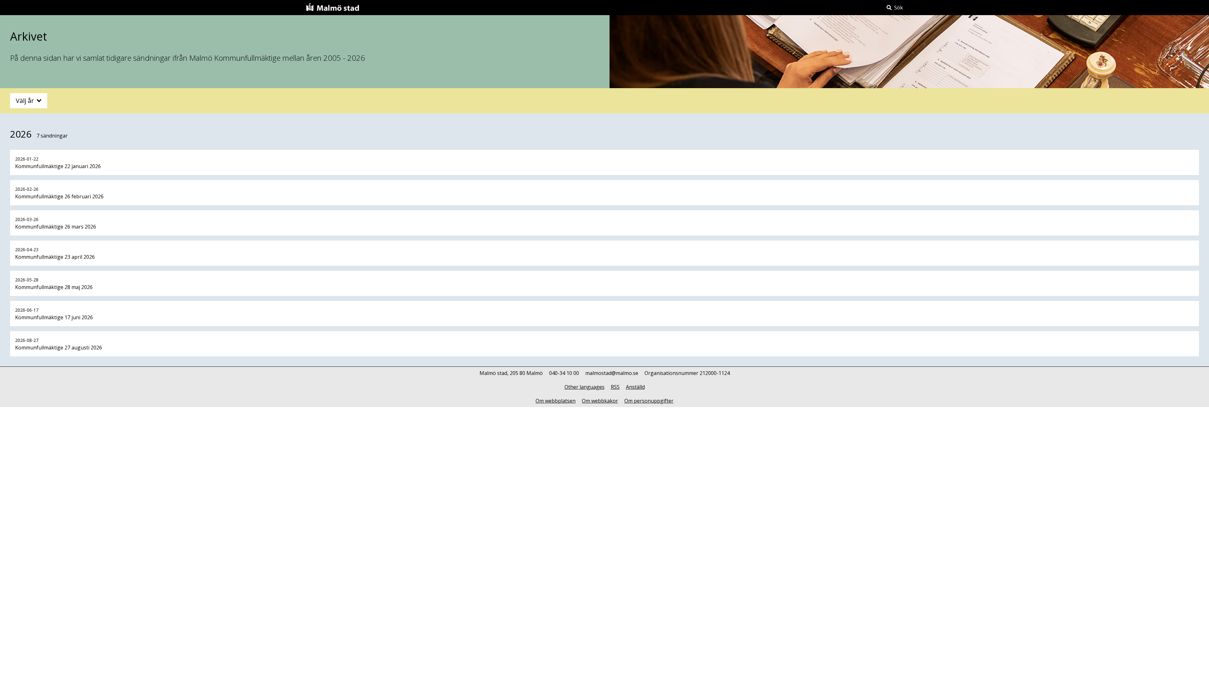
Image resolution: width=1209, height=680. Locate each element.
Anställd (635, 386)
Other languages (584, 386)
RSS (615, 386)
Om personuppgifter (648, 400)
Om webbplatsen (556, 400)
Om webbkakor (600, 400)
